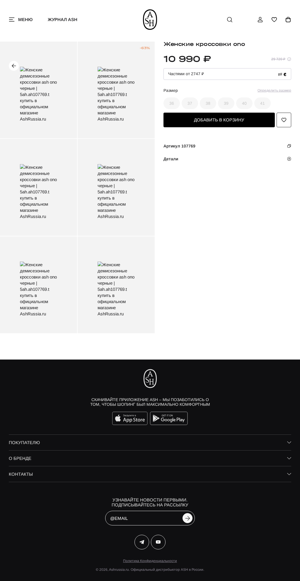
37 (190, 103)
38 (208, 103)
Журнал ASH (62, 19)
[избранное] (274, 20)
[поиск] (230, 20)
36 (171, 103)
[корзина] (288, 20)
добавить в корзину (219, 119)
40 (244, 103)
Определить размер (274, 90)
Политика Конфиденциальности (150, 561)
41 (262, 103)
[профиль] (260, 20)
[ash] (150, 19)
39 (226, 103)
